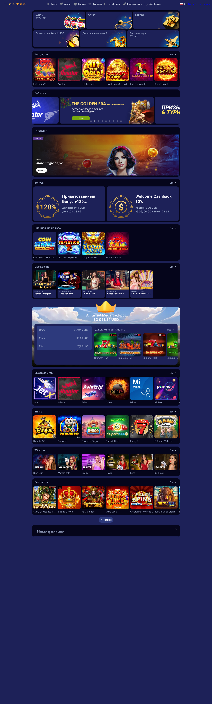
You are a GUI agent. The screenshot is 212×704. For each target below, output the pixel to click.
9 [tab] (121, 121)
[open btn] (176, 529)
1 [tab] (91, 121)
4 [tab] (102, 121)
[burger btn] (5, 4)
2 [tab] (94, 121)
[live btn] (45, 280)
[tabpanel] (106, 110)
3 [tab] (98, 121)
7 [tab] (113, 121)
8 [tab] (117, 121)
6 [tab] (109, 121)
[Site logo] (17, 4)
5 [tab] (106, 121)
